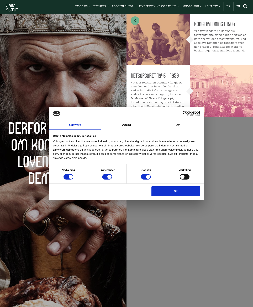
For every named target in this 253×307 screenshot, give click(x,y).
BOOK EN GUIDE (123, 6)
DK (228, 6)
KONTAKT (212, 6)
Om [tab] (178, 124)
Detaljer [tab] (126, 124)
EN (238, 6)
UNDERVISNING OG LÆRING (158, 6)
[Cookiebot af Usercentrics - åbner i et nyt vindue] (185, 113)
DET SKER (100, 6)
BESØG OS (81, 6)
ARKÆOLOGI (191, 6)
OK (176, 191)
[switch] (107, 177)
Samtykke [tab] (75, 124)
